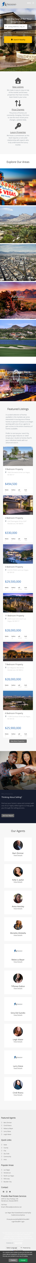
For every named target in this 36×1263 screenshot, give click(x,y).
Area (5, 1159)
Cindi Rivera (7, 1125)
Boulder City (8, 1182)
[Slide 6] (25, 65)
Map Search (8, 32)
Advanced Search (22, 32)
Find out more (18, 390)
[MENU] (33, 3)
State (5, 1145)
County (6, 1148)
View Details (18, 855)
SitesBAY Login (19, 1221)
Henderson (7, 1173)
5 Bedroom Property (14, 566)
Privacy (9, 1219)
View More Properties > (18, 741)
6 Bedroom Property (14, 713)
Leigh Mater (7, 1134)
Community (7, 1156)
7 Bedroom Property (14, 664)
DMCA (21, 1219)
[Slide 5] (22, 65)
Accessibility (15, 1219)
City (5, 1151)
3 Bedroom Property (14, 469)
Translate (20, 1250)
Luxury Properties (18, 132)
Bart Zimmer (8, 1122)
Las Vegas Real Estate (12, 1213)
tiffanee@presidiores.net (13, 1207)
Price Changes (18, 109)
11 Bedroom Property (14, 615)
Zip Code (6, 1154)
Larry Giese (7, 1131)
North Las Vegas (9, 1176)
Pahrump (7, 1179)
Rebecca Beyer (8, 1128)
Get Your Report (8, 815)
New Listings (18, 86)
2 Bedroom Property (14, 518)
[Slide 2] (13, 65)
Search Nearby (19, 39)
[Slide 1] (10, 65)
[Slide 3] (16, 65)
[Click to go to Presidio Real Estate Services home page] (9, 4)
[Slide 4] (19, 65)
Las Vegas (7, 1170)
